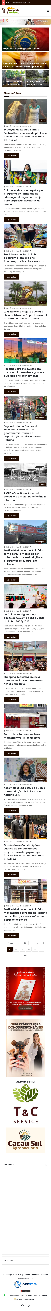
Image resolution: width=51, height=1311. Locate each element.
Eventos (37, 1295)
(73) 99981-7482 (12, 1295)
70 (35, 949)
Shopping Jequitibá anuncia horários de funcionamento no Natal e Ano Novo (23, 680)
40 (25, 943)
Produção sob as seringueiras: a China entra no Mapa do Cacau (35, 85)
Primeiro (10, 943)
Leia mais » (11, 156)
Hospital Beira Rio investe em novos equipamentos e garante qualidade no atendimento (24, 372)
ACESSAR (8, 1260)
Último (25, 955)
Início (23, 1295)
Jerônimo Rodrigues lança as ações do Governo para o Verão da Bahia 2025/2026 (24, 618)
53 (16, 949)
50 (31, 943)
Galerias (29, 1295)
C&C (7, 126)
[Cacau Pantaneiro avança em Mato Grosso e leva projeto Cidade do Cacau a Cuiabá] (13, 78)
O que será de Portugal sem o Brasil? (21, 48)
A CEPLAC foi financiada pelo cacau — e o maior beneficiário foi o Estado (25, 496)
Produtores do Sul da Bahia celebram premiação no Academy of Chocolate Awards (24, 258)
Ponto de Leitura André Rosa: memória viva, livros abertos (22, 736)
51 (43, 943)
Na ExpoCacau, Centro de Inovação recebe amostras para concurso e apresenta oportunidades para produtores (25, 66)
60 (29, 949)
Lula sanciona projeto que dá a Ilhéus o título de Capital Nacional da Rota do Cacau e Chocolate (25, 315)
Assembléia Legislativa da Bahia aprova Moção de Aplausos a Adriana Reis (24, 791)
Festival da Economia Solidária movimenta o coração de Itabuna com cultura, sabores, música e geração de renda (25, 914)
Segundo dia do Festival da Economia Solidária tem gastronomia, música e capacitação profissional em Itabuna (22, 433)
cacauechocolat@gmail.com (26, 1299)
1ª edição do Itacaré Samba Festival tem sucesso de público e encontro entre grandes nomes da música (25, 135)
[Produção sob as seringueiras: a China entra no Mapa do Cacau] (37, 78)
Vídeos (45, 1295)
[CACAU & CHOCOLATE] (10, 10)
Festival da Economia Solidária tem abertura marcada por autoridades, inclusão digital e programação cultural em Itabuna (23, 557)
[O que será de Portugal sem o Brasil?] (25, 39)
